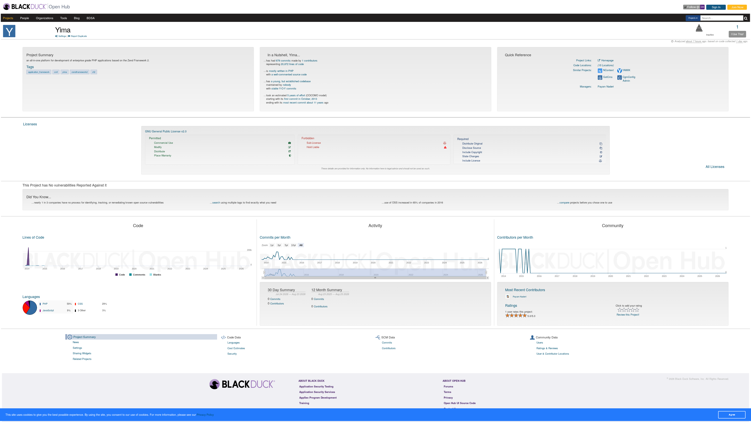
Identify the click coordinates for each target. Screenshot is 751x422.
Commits (275, 299)
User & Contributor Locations (552, 353)
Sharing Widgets (82, 353)
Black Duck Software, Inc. (690, 379)
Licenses (30, 123)
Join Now (737, 7)
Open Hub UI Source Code (460, 403)
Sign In (716, 7)
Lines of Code (33, 237)
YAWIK (626, 70)
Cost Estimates (236, 348)
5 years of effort (296, 95)
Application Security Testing (316, 386)
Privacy (448, 397)
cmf (56, 71)
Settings (62, 35)
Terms (447, 392)
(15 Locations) (606, 65)
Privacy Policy (205, 415)
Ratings (511, 305)
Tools (63, 18)
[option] (375, 150)
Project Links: (584, 60)
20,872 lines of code (292, 64)
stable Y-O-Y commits (283, 88)
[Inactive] (699, 28)
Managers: (586, 86)
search (216, 202)
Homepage (607, 60)
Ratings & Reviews (547, 348)
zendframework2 (80, 71)
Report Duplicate (79, 35)
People (24, 18)
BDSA (91, 18)
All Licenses (715, 167)
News (76, 342)
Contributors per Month (515, 237)
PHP (45, 303)
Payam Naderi (606, 86)
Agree (732, 414)
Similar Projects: (582, 70)
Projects (8, 18)
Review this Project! (628, 314)
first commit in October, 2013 (300, 99)
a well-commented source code (289, 74)
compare (564, 202)
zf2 (93, 71)
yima (64, 71)
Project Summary (84, 337)
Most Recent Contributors (525, 289)
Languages (31, 296)
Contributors (277, 303)
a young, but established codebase (291, 81)
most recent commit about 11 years (303, 102)
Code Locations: (582, 65)
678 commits (283, 60)
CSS (80, 303)
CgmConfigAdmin (629, 78)
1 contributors (309, 60)
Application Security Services (317, 392)
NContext (608, 70)
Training (304, 403)
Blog (77, 18)
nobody (287, 85)
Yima (62, 29)
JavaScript (48, 310)
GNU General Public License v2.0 (166, 131)
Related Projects (82, 359)
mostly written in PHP (281, 71)
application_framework (38, 71)
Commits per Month (275, 237)
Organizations (44, 18)
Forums (448, 386)
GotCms (608, 77)
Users (539, 342)
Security (232, 353)
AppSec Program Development (318, 397)
